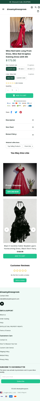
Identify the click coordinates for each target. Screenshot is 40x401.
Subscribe (20, 381)
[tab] (20, 44)
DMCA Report (22, 392)
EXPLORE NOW (13, 192)
